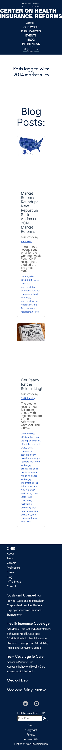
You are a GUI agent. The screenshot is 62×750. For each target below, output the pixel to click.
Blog (9, 577)
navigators (26, 500)
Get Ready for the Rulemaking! (31, 384)
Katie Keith (26, 241)
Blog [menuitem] (31, 39)
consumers (26, 294)
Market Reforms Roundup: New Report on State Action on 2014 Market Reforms (29, 212)
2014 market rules (30, 437)
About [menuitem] (31, 23)
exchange (35, 458)
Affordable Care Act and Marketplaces (29, 629)
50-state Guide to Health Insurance (27, 638)
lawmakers (30, 308)
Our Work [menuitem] (31, 27)
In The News (14, 581)
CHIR (30, 447)
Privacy (31, 734)
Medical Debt (18, 680)
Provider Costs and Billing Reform (25, 601)
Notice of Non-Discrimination (31, 744)
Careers (11, 563)
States (35, 311)
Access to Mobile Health (21, 671)
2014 (23, 280)
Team (10, 558)
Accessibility (31, 739)
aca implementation (30, 440)
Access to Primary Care (20, 662)
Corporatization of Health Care (24, 605)
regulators (26, 311)
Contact (11, 586)
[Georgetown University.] (31, 3)
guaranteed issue (29, 468)
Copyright (31, 730)
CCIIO (23, 447)
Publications (13, 567)
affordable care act (30, 290)
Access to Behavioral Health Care (26, 666)
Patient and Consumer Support (24, 647)
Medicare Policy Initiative (26, 689)
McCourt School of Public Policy (31, 7)
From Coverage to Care (25, 656)
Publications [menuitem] (31, 31)
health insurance (29, 472)
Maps (31, 725)
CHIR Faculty (28, 398)
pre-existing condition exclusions (29, 511)
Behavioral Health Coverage (23, 634)
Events (10, 572)
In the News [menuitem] (31, 44)
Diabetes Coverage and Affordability (28, 643)
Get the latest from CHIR (31, 713)
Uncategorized (28, 276)
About (10, 553)
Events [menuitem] (31, 35)
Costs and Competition (24, 595)
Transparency (14, 614)
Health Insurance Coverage (28, 623)
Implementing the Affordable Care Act (29, 304)
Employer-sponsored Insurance (24, 610)
